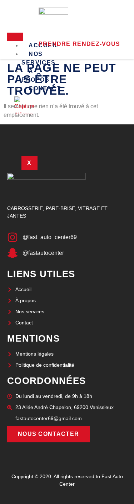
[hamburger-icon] (15, 37)
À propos (35, 75)
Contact (45, 88)
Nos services (38, 58)
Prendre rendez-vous (79, 44)
